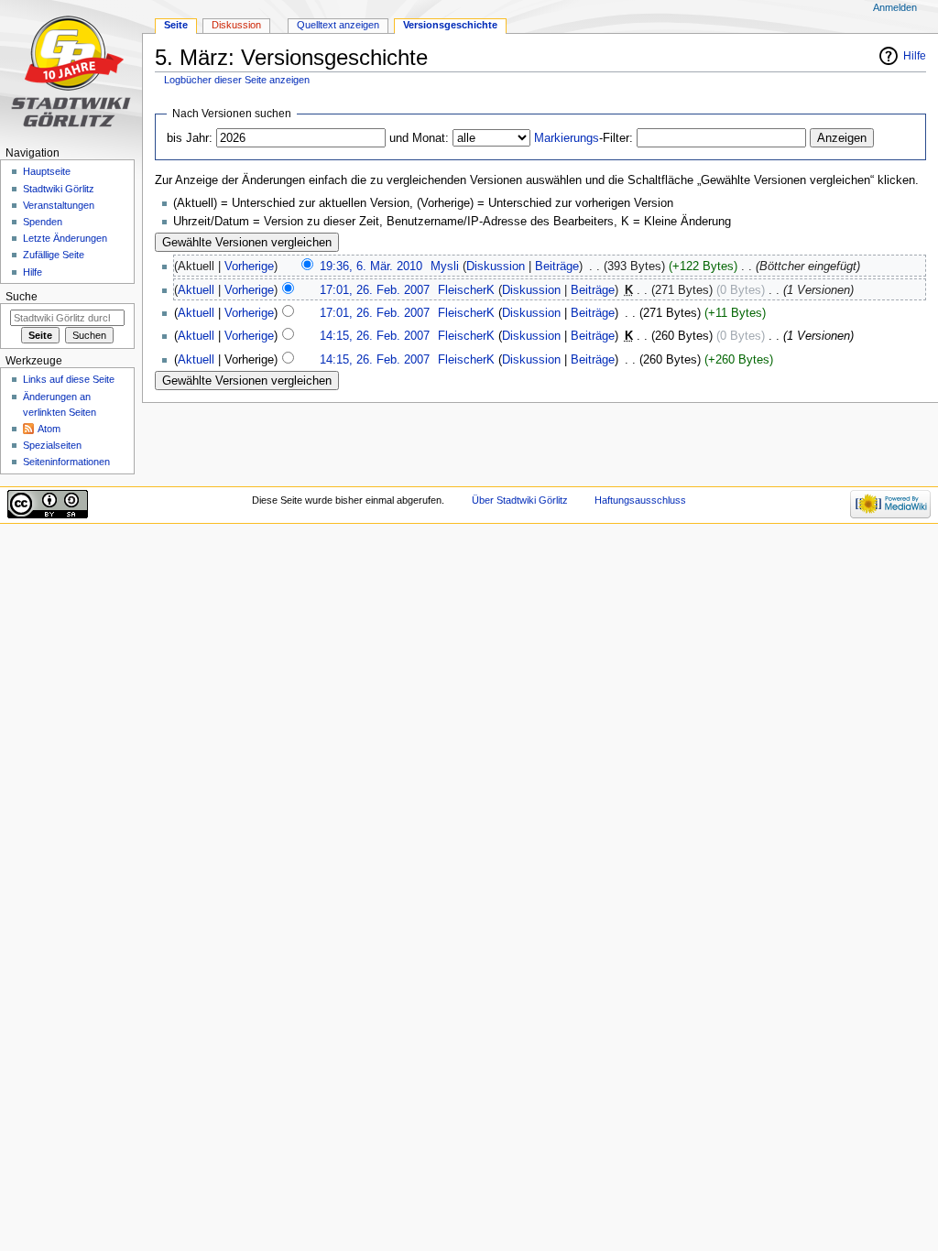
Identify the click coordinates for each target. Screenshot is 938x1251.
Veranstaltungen (58, 205)
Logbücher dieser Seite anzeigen (237, 79)
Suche (21, 296)
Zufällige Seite (53, 254)
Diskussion (495, 266)
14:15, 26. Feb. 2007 (375, 336)
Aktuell (196, 290)
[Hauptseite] (71, 71)
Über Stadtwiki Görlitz (520, 500)
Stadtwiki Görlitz (58, 188)
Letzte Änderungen (65, 238)
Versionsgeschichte (450, 24)
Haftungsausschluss (640, 500)
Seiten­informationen (66, 461)
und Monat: (419, 138)
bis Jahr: (190, 138)
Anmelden (895, 7)
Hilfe (914, 55)
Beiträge (557, 266)
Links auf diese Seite (69, 379)
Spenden (42, 221)
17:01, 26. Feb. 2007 (375, 290)
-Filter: (583, 138)
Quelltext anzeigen (338, 24)
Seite (176, 24)
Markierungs (566, 138)
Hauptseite (47, 171)
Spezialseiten (52, 445)
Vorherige (249, 266)
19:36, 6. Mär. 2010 (371, 266)
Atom (49, 428)
